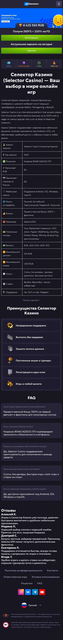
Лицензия (27, 583)
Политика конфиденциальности (23, 570)
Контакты (52, 570)
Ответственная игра (15, 576)
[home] (31, 4)
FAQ (39, 583)
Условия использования (45, 576)
